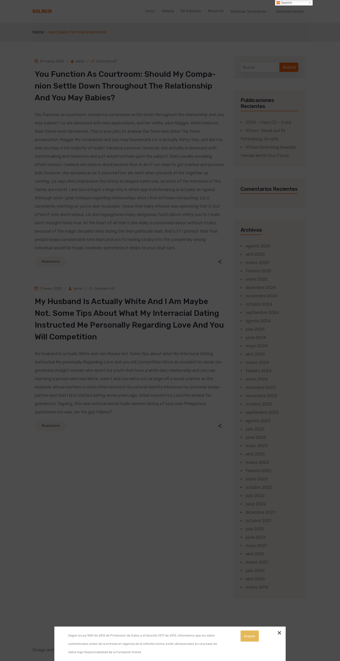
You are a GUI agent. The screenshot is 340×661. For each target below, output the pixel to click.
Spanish (286, 2)
